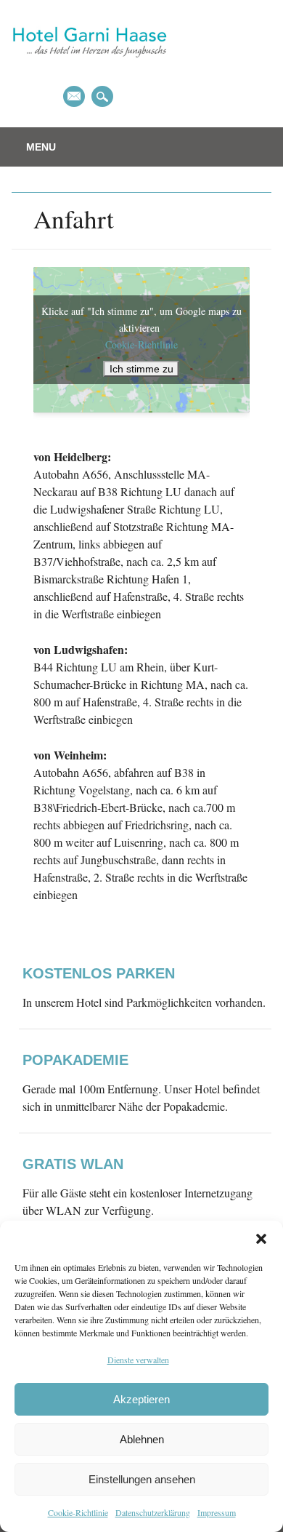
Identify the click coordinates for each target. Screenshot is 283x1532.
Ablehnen (142, 1439)
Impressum (216, 1512)
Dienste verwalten (138, 1359)
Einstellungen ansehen (142, 1479)
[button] (261, 1239)
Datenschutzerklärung (152, 1512)
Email (74, 96)
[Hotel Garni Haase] (90, 69)
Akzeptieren (141, 1399)
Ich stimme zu (141, 369)
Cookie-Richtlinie (78, 1512)
